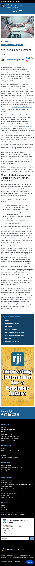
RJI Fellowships (6, 446)
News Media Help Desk (7, 489)
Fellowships (13, 44)
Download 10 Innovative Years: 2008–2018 (13, 514)
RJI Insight (8, 338)
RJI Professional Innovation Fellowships (12, 451)
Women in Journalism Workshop (15, 335)
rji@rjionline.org (7, 533)
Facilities (3, 508)
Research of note (6, 495)
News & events (6, 424)
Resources (4, 455)
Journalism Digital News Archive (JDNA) (12, 467)
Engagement (5, 44)
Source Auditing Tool (7, 497)
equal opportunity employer (13, 561)
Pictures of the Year (6, 434)
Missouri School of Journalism (10, 1)
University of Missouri (11, 7)
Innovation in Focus (6, 480)
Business (20, 44)
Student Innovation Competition (15, 332)
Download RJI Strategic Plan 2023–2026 (12, 512)
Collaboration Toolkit (7, 482)
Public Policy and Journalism (9, 493)
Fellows (3, 448)
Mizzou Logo (2, 5)
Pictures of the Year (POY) (12, 329)
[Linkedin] (29, 58)
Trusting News (5, 472)
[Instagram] (27, 61)
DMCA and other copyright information (16, 557)
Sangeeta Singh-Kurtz (15, 60)
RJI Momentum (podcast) (12, 323)
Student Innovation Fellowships (10, 457)
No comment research (7, 491)
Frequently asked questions (9, 453)
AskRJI (30, 562)
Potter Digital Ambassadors (9, 470)
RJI (14, 5)
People (3, 505)
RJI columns (8, 326)
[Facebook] (27, 58)
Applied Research (7, 477)
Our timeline (4, 510)
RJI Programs (5, 462)
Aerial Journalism (6, 465)
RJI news (7, 320)
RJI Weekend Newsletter (8, 440)
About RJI (4, 502)
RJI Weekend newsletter (12, 341)
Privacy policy (30, 557)
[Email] (32, 58)
